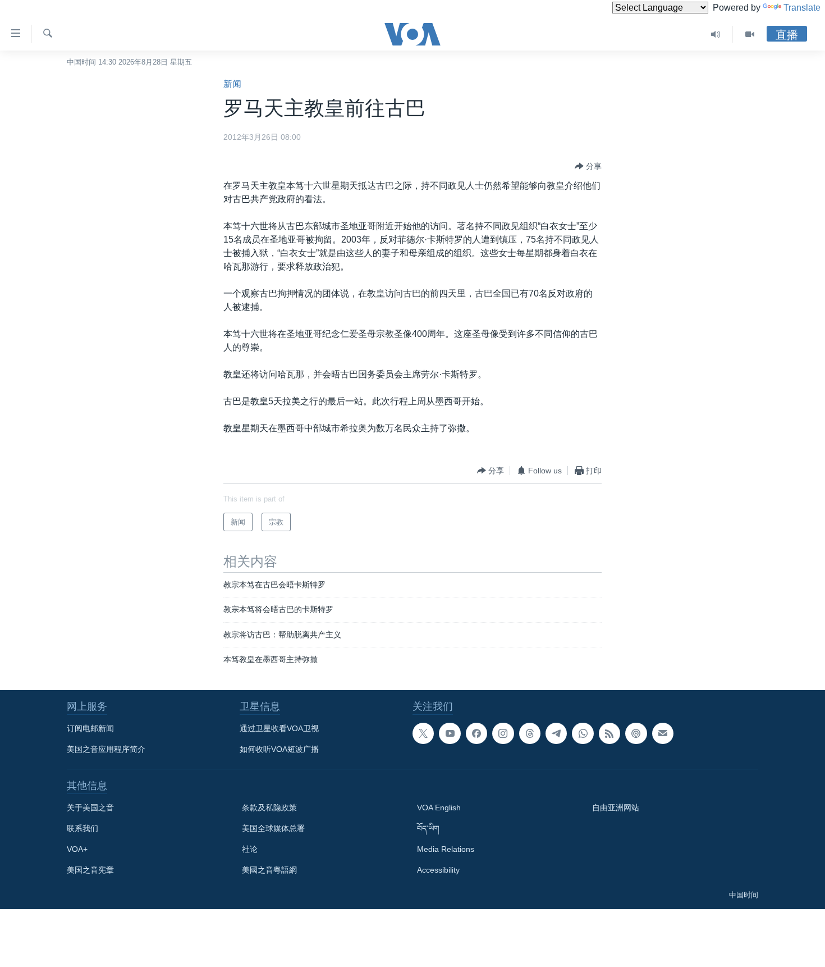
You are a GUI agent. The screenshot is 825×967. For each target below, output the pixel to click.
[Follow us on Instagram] (503, 733)
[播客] (636, 733)
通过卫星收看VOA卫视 (279, 728)
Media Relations (445, 849)
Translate (802, 7)
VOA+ (77, 849)
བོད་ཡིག (428, 828)
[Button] (588, 166)
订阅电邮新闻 (90, 728)
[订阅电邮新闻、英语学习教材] (662, 733)
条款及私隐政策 (269, 807)
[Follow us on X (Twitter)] (423, 733)
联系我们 (82, 828)
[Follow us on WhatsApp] (582, 733)
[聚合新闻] (609, 733)
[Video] (750, 34)
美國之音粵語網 (269, 869)
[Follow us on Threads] (529, 733)
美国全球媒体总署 (273, 828)
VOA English (439, 807)
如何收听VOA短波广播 (279, 749)
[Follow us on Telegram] (556, 733)
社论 (250, 849)
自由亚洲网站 (615, 807)
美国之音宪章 (90, 869)
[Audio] (716, 34)
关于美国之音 (90, 807)
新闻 (232, 84)
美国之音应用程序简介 (106, 749)
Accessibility (438, 869)
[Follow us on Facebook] (476, 733)
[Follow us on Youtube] (449, 733)
